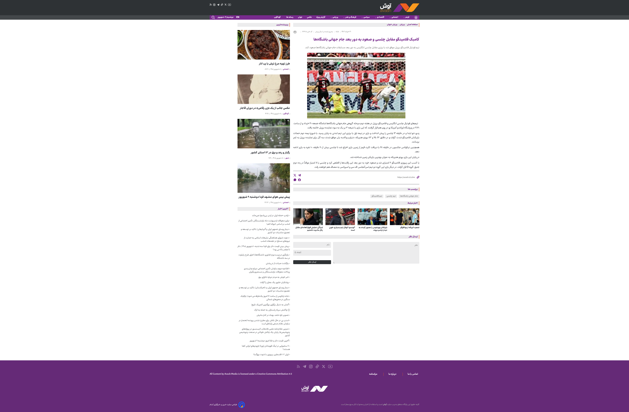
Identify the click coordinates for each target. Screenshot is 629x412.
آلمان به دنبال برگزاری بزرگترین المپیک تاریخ (270, 304)
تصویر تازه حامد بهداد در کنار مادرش (273, 315)
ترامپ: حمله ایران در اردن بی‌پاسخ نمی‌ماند (270, 215)
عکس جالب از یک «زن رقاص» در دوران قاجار (265, 108)
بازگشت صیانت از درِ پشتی (277, 263)
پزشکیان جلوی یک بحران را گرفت (274, 282)
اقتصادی (380, 17)
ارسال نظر (312, 262)
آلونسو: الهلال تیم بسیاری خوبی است (342, 229)
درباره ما (393, 374)
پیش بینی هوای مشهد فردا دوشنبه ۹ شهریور (264, 197)
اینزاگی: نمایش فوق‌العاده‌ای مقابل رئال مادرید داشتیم (309, 229)
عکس (309, 17)
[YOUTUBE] (229, 4)
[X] (225, 4)
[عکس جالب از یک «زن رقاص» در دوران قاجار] (264, 89)
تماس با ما (413, 374)
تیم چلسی (391, 196)
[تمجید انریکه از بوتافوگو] (404, 216)
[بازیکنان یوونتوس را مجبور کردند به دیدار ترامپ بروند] (372, 216)
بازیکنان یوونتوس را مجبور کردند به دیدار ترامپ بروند (373, 229)
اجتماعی (394, 17)
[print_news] (296, 32)
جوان (300, 17)
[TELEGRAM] (218, 4)
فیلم (407, 17)
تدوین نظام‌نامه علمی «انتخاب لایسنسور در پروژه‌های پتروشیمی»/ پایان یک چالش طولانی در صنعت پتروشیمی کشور (264, 332)
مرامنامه (374, 374)
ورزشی (335, 17)
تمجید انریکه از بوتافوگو (409, 227)
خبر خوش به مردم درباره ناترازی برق (273, 277)
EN (237, 17)
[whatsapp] (294, 179)
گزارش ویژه (320, 17)
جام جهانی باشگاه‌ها (409, 196)
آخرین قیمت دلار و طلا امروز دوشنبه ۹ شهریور (269, 341)
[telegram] (299, 175)
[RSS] (211, 4)
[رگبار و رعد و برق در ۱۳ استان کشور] (264, 133)
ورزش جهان (392, 25)
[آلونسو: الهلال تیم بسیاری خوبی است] (340, 216)
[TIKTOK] (222, 4)
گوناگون (278, 17)
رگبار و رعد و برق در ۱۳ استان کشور (270, 153)
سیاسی (366, 17)
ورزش (402, 25)
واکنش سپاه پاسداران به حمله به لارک (270, 310)
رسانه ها (289, 17)
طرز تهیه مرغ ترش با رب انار (274, 64)
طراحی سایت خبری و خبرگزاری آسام (223, 404)
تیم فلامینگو (377, 196)
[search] (213, 18)
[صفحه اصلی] (416, 17)
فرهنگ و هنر (350, 17)
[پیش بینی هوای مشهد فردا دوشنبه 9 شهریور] (264, 178)
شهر (287, 158)
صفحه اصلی (412, 25)
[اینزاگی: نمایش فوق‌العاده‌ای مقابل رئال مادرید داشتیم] (308, 216)
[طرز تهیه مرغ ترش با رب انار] (264, 45)
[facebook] (299, 179)
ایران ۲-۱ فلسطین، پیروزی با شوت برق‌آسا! (271, 354)
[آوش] (399, 7)
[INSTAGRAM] (214, 4)
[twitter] (294, 175)
